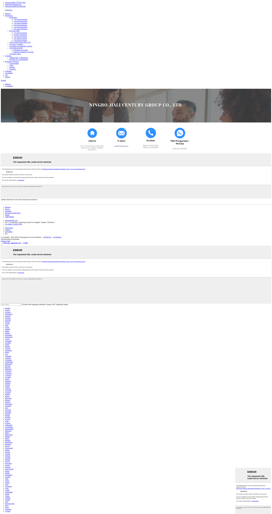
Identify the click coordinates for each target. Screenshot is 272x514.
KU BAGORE (14, 31)
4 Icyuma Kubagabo (20, 25)
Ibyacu (7, 209)
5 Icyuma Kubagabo (20, 27)
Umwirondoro (14, 63)
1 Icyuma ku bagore (20, 33)
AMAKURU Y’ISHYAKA (18, 58)
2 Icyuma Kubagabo (20, 21)
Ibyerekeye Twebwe (12, 61)
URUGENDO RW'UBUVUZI (19, 42)
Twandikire (9, 73)
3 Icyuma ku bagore (20, 37)
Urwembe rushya (15, 54)
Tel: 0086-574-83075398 (13, 224)
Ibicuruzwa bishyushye (13, 213)
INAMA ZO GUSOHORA (18, 60)
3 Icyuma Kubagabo (20, 23)
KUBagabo (13, 17)
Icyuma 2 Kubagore (20, 35)
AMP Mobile (9, 217)
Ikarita (7, 215)
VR (6, 75)
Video (11, 65)
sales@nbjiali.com (11, 220)
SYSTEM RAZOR (16, 48)
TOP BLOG (47, 237)
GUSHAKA (57, 237)
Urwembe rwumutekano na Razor (20, 46)
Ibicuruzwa (9, 15)
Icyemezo (12, 69)
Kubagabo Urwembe (21, 50)
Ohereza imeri (5, 241)
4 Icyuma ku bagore (20, 38)
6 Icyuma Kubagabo (20, 29)
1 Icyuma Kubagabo (20, 19)
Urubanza (8, 71)
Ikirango (12, 67)
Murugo (8, 14)
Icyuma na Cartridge (16, 44)
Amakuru (8, 56)
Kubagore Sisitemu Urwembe (24, 52)
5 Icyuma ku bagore (20, 40)
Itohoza (7, 77)
